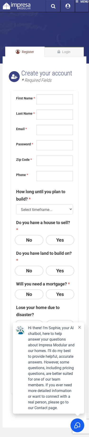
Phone (22, 175)
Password (24, 144)
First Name (25, 98)
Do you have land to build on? (44, 257)
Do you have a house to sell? (43, 226)
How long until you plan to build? (40, 195)
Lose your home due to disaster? (38, 311)
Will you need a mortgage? (43, 283)
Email (21, 129)
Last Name (25, 113)
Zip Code (24, 160)
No (29, 240)
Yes (60, 240)
